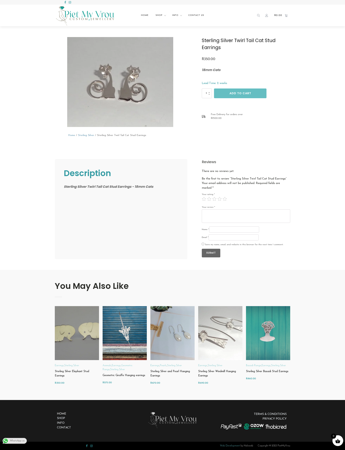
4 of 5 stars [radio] (219, 199)
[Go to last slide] (55, 348)
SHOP (61, 418)
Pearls (163, 365)
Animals (107, 365)
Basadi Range (253, 365)
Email (205, 237)
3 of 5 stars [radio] (214, 199)
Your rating (208, 194)
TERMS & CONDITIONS (270, 414)
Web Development (230, 446)
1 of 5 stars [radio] (204, 199)
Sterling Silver (86, 135)
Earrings (59, 365)
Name (205, 229)
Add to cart (240, 93)
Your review (208, 207)
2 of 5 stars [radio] (209, 199)
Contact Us (196, 15)
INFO (61, 423)
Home (144, 15)
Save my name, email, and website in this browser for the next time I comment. (244, 245)
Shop (159, 15)
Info (175, 15)
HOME (61, 413)
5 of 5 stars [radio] (225, 199)
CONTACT (64, 427)
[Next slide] (290, 348)
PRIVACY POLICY (275, 418)
